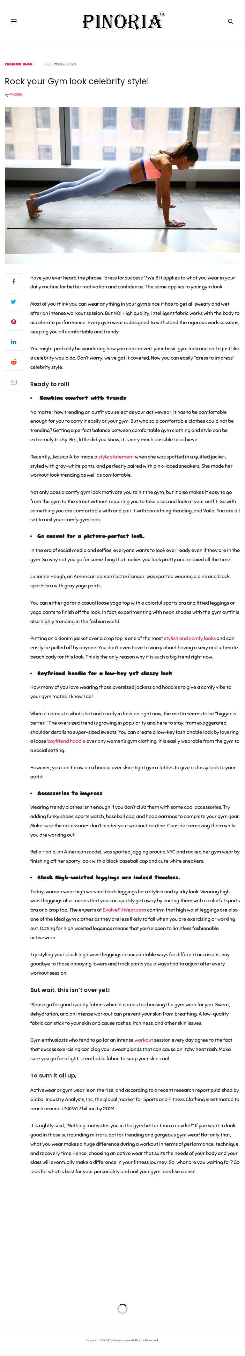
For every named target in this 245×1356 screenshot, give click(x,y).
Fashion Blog (18, 64)
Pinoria (16, 94)
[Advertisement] (122, 1238)
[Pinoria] (122, 22)
